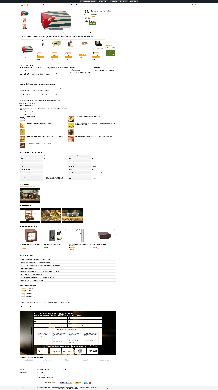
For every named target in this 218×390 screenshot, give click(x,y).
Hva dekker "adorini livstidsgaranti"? (27, 268)
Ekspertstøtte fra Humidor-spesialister (79, 325)
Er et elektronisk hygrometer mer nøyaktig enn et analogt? (31, 280)
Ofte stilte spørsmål (100, 32)
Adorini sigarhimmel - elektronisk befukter (56, 48)
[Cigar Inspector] (67, 351)
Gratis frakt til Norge (89, 1)
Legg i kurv (92, 23)
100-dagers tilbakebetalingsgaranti (43, 369)
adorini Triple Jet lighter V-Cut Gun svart (52, 244)
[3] (88, 14)
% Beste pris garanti (134, 1)
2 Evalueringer (93, 14)
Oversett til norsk (23, 303)
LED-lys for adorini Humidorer (97, 48)
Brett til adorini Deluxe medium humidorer (84, 49)
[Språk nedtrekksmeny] (108, 388)
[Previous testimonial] (35, 337)
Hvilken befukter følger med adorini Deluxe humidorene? (31, 274)
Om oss (38, 367)
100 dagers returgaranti (103, 1)
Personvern (22, 374)
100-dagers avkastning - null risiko (78, 317)
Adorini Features (71, 32)
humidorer (65, 369)
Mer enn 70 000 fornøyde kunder (119, 1)
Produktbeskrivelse (34, 32)
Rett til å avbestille (40, 372)
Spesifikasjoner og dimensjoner (59, 32)
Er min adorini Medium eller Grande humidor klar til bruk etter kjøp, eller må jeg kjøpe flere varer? (39, 271)
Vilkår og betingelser (23, 372)
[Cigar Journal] (55, 351)
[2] (39, 52)
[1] (38, 52)
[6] (54, 52)
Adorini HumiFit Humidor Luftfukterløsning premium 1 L (42, 48)
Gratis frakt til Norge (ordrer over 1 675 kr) (45, 317)
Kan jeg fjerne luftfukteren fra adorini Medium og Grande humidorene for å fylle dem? (37, 277)
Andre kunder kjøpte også (89, 32)
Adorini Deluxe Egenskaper (46, 32)
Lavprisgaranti (74, 321)
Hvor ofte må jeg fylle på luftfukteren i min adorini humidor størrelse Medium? (35, 262)
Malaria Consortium (43, 387)
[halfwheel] (92, 351)
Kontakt (21, 367)
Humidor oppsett (79, 32)
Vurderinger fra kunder (110, 32)
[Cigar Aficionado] (42, 351)
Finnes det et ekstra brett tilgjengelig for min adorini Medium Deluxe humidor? (35, 259)
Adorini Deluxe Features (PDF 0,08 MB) (27, 186)
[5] (90, 14)
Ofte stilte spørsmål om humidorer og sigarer (45, 377)
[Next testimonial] (100, 337)
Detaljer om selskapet (41, 375)
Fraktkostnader (22, 369)
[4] (89, 14)
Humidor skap (65, 367)
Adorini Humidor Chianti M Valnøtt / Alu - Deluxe (30, 244)
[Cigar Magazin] (80, 351)
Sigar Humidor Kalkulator (41, 378)
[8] (24, 246)
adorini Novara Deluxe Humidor (99, 244)
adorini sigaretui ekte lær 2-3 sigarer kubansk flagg (70, 48)
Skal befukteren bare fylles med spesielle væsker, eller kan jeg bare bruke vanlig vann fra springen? (40, 265)
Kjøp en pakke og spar (24, 32)
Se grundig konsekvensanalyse (71, 388)
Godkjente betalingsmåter (41, 374)
